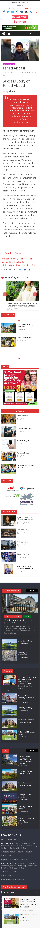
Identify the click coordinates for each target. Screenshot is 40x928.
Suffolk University (23, 542)
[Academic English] (9, 439)
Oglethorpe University (24, 338)
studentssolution (25, 72)
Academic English (23, 440)
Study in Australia (23, 554)
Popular (21, 411)
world (25, 142)
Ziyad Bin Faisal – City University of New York (25, 519)
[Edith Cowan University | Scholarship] (8, 324)
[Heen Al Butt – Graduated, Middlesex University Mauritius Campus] (20, 282)
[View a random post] (36, 33)
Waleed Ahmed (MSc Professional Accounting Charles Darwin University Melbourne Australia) (18, 262)
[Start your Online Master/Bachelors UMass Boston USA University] (9, 755)
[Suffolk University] (9, 541)
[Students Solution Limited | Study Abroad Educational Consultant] (3, 33)
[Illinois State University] (10, 719)
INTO (6, 616)
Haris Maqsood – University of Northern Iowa (26, 697)
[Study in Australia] (9, 553)
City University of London (18, 620)
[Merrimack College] (9, 529)
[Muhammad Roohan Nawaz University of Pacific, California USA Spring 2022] (11, 899)
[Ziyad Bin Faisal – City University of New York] (9, 517)
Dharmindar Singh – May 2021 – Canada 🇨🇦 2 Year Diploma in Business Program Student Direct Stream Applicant (27, 682)
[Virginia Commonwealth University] (9, 817)
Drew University (22, 416)
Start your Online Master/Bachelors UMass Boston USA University (25, 760)
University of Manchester (22, 654)
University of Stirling (25, 641)
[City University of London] (20, 595)
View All (32, 590)
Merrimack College (23, 530)
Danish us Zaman (11, 253)
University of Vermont (26, 771)
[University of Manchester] (9, 651)
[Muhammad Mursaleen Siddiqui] (10, 731)
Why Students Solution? (25, 428)
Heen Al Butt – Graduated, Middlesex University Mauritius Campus (20, 304)
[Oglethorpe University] (8, 338)
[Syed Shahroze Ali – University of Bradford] (9, 565)
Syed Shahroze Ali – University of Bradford (25, 567)
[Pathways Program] (9, 451)
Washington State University (24, 796)
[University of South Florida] (9, 805)
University (27, 616)
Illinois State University (26, 720)
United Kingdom (16, 616)
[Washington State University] (9, 794)
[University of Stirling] (9, 640)
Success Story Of (9, 64)
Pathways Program (24, 453)
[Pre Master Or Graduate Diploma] (9, 464)
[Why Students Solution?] (9, 427)
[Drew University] (9, 414)
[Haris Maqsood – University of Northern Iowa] (10, 694)
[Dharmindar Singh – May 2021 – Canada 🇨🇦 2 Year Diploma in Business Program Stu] (10, 676)
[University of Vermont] (9, 770)
